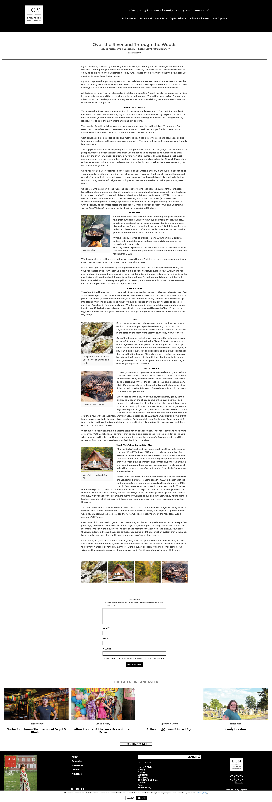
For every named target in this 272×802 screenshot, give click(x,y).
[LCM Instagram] (72, 790)
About (75, 757)
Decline (141, 798)
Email (106, 638)
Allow (130, 798)
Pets (140, 785)
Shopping (143, 777)
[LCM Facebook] (82, 790)
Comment (109, 606)
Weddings (143, 775)
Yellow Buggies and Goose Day (169, 729)
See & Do (160, 18)
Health (141, 769)
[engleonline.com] (236, 784)
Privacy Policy (202, 793)
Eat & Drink (146, 18)
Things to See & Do (148, 780)
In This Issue (129, 18)
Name (106, 628)
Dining (141, 772)
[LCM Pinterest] (77, 790)
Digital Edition (178, 18)
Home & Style (145, 767)
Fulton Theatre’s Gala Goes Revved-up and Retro (102, 730)
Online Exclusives (199, 18)
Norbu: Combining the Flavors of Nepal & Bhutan (36, 730)
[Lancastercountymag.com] (236, 770)
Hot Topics (219, 18)
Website (107, 649)
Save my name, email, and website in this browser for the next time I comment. (135, 658)
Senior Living (144, 787)
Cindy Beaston (236, 729)
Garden (142, 782)
